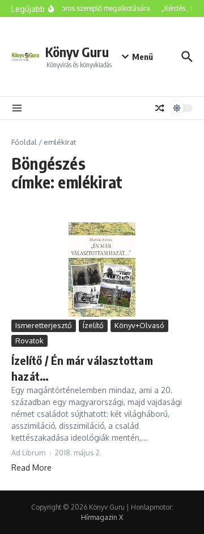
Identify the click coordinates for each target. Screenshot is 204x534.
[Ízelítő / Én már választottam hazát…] (102, 269)
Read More (31, 467)
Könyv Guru (77, 52)
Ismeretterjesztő (43, 325)
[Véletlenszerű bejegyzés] (159, 108)
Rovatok (29, 340)
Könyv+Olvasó (139, 325)
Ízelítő (93, 325)
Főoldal (24, 142)
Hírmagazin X (102, 517)
